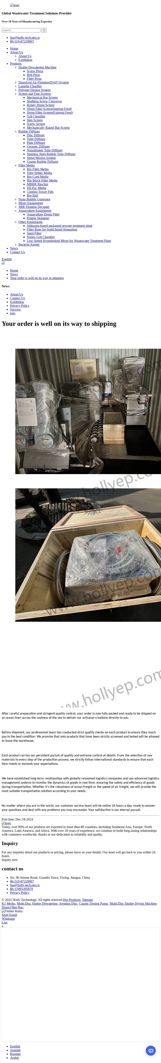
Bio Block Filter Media (42, 180)
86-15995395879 (21, 889)
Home (14, 48)
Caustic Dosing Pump (93, 903)
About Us (16, 52)
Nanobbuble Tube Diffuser (44, 150)
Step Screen (35, 120)
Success (15, 309)
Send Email (9, 915)
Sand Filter (34, 233)
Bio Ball (32, 195)
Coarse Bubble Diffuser (42, 161)
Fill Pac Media (36, 188)
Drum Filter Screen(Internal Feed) (49, 109)
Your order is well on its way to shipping (37, 278)
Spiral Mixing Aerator (41, 158)
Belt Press (33, 75)
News (14, 248)
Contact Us (17, 252)
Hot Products (71, 900)
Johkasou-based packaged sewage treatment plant (59, 225)
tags (12, 313)
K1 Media (8, 903)
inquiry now (10, 860)
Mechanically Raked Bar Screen (48, 127)
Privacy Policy (19, 305)
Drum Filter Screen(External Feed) (50, 112)
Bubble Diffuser (29, 131)
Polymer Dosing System (34, 90)
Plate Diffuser (36, 142)
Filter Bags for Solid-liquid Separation (52, 229)
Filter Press (34, 78)
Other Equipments (30, 222)
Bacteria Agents (28, 244)
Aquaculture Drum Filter (43, 214)
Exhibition (25, 60)
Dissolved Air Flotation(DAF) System (43, 82)
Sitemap (87, 900)
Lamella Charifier (30, 86)
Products (16, 63)
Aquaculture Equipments (34, 210)
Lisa (4, 922)
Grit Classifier (36, 116)
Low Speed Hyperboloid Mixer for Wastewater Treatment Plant (69, 241)
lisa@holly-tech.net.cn (25, 885)
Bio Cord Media (37, 176)
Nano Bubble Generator (34, 199)
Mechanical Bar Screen (42, 97)
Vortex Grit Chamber (41, 237)
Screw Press (35, 71)
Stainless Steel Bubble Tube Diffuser (51, 154)
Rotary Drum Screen (40, 105)
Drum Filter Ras (12, 907)
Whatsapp (8, 918)
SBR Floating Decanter (33, 207)
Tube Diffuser (36, 139)
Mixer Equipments (30, 203)
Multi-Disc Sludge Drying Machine (133, 903)
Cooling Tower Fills (40, 192)
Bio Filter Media (38, 169)
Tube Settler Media (39, 173)
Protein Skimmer (38, 218)
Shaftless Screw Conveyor (44, 101)
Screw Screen (36, 124)
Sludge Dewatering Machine (37, 67)
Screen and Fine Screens (34, 93)
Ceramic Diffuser (38, 146)
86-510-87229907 (22, 881)
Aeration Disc (68, 903)
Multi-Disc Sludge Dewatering (37, 903)
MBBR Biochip (37, 184)
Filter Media (26, 165)
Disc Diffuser (36, 135)
